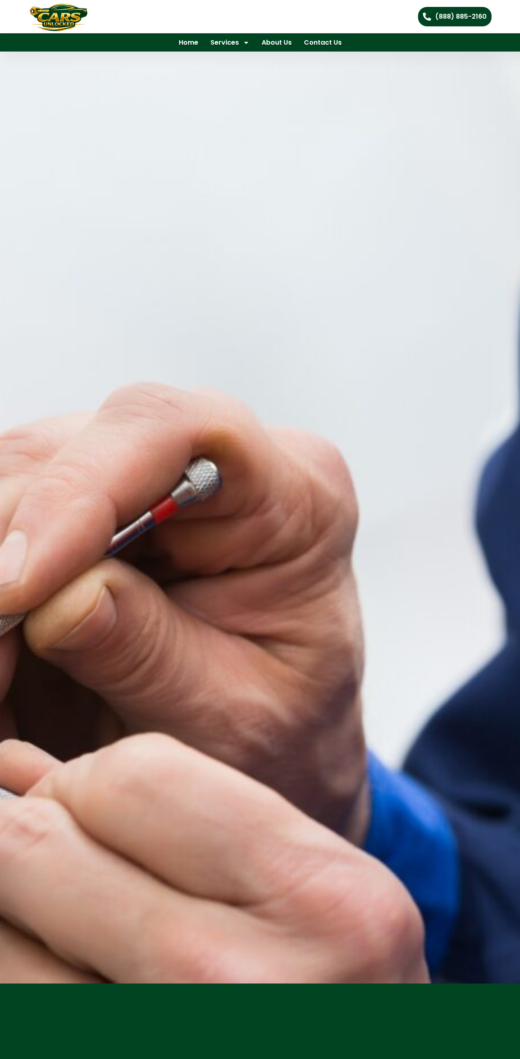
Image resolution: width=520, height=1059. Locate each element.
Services (224, 42)
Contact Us (323, 42)
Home (188, 42)
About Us (277, 42)
